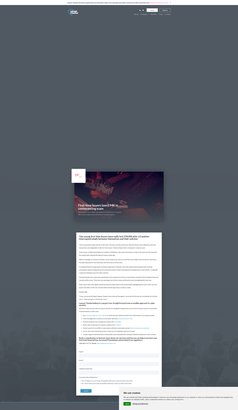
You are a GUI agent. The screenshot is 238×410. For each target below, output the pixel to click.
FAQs (161, 14)
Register (165, 10)
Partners (154, 14)
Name (81, 352)
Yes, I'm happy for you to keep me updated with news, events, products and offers (107, 381)
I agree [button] (127, 404)
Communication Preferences (88, 377)
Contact (168, 14)
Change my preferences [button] (140, 404)
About (136, 14)
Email (81, 360)
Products (143, 14)
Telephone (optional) (85, 369)
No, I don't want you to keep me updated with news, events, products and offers (107, 383)
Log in (152, 10)
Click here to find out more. (159, 3)
